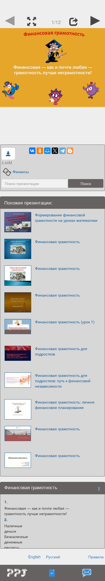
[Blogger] (70, 150)
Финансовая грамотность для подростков (61, 351)
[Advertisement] (52, 7)
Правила (96, 556)
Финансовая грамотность (57, 241)
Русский (53, 556)
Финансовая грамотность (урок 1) (64, 321)
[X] (55, 150)
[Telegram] (62, 150)
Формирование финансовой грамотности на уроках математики (66, 217)
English (34, 556)
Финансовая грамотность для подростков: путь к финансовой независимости (62, 380)
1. (6, 501)
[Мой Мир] (47, 150)
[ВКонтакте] (32, 150)
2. (6, 519)
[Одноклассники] (40, 150)
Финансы (21, 171)
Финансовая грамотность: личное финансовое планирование (64, 404)
